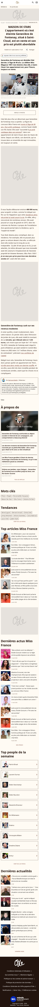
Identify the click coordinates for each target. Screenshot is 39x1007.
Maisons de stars (23, 22)
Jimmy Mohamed (7, 515)
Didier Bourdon (14, 795)
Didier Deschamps (15, 785)
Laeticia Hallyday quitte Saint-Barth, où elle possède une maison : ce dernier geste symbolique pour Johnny (24, 928)
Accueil (3, 22)
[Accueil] (18, 2)
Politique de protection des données (18, 982)
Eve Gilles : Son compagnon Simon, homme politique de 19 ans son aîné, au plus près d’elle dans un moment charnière (24, 548)
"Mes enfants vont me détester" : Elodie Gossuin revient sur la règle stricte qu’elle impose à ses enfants (23, 652)
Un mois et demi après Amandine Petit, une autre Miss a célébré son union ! (24, 698)
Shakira (11, 825)
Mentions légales (26, 975)
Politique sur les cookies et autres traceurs (18, 979)
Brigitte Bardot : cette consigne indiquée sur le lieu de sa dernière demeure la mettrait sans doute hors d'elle (24, 916)
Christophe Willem (15, 835)
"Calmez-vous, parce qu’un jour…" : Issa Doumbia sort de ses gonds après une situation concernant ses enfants (24, 889)
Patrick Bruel (13, 764)
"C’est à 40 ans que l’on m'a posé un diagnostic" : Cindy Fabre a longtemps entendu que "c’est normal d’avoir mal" (24, 663)
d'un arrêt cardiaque (12, 127)
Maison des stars (7, 499)
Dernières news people (12, 22)
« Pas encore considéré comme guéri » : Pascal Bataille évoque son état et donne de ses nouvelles (24, 878)
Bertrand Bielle (13, 380)
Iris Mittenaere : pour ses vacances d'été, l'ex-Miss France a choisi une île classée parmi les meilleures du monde (24, 536)
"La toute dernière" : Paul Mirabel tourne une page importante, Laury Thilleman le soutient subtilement (23, 561)
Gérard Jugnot (6, 512)
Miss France (17, 499)
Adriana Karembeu (19, 515)
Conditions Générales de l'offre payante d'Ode (18, 986)
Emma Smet (27, 512)
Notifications (7, 990)
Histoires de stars (28, 499)
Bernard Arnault (17, 512)
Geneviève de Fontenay (19, 426)
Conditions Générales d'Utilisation (18, 971)
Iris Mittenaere (14, 815)
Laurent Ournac (14, 775)
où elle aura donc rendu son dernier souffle (17, 365)
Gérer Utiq (17, 990)
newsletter (37, 2)
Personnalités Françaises (20, 496)
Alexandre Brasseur (15, 805)
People (9, 496)
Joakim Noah (14, 519)
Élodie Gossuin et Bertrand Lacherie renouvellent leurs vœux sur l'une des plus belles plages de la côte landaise (24, 596)
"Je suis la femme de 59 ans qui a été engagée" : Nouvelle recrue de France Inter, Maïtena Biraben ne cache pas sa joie (24, 940)
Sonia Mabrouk (32, 515)
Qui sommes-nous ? (12, 975)
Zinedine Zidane (14, 846)
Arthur (11, 856)
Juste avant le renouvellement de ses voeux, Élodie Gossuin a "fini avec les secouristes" (23, 572)
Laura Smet (5, 519)
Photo (3, 496)
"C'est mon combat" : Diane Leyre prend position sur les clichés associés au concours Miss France (24, 688)
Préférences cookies (29, 990)
